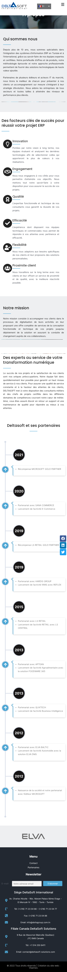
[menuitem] (44, 6)
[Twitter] (63, 552)
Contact (33, 863)
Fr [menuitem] (43, 6)
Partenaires (33, 867)
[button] (62, 4)
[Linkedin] (63, 545)
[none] (44, 6)
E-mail (5, 883)
